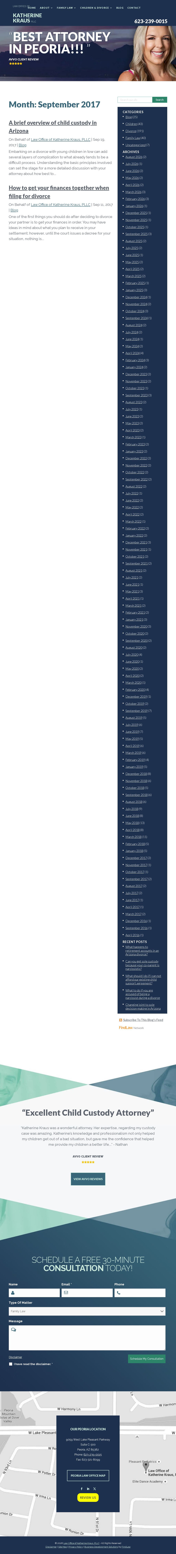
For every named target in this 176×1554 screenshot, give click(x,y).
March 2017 (133, 914)
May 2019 (132, 739)
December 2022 (136, 458)
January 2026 (134, 206)
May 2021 (132, 591)
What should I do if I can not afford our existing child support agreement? (143, 979)
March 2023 (133, 437)
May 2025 (132, 262)
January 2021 (134, 619)
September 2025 (136, 234)
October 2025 (134, 227)
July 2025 (131, 248)
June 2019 (132, 731)
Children (131, 124)
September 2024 (136, 318)
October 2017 (134, 872)
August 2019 (133, 717)
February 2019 (135, 760)
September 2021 (136, 563)
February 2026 (135, 199)
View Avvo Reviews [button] (88, 1179)
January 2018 (134, 851)
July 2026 (131, 164)
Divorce (130, 131)
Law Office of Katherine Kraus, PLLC (60, 139)
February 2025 (135, 283)
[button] (172, 1529)
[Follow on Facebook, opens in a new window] (81, 1488)
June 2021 (132, 584)
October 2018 (134, 788)
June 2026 (132, 171)
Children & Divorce (94, 8)
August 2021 (133, 570)
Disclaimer (15, 1357)
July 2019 (131, 725)
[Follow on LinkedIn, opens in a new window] (88, 1488)
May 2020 (132, 668)
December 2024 (136, 297)
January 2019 (134, 767)
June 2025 (132, 255)
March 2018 (133, 837)
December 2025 (136, 213)
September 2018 (136, 795)
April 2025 (132, 269)
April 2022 (132, 514)
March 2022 (133, 521)
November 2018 (136, 781)
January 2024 (134, 367)
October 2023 (134, 388)
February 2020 (135, 690)
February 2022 (135, 528)
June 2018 (132, 816)
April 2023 (132, 430)
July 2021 (131, 577)
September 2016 (136, 928)
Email (67, 1284)
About (45, 8)
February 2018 (135, 844)
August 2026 (133, 157)
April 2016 (132, 935)
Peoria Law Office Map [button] (88, 1475)
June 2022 (132, 500)
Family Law (65, 8)
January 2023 (134, 451)
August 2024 (133, 325)
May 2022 (132, 507)
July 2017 (131, 893)
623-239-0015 (150, 21)
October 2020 (134, 633)
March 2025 (133, 276)
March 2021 (133, 605)
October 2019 (134, 704)
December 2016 (136, 921)
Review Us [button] (88, 1497)
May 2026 (132, 178)
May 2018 (132, 823)
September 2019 (136, 711)
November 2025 (136, 220)
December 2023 (136, 374)
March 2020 (133, 682)
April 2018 (132, 830)
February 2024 (135, 360)
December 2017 (136, 858)
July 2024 (131, 332)
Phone (119, 1284)
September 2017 (136, 879)
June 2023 (132, 416)
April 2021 (132, 598)
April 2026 (132, 185)
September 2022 (136, 479)
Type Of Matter (20, 1302)
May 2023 (132, 423)
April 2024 (132, 353)
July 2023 (131, 409)
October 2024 (134, 311)
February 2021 (135, 612)
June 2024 (132, 339)
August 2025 (133, 241)
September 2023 (136, 395)
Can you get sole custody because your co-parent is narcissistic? (142, 965)
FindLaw (126, 1547)
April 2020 (132, 676)
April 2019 (132, 746)
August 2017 (133, 886)
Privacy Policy (76, 1547)
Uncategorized (135, 145)
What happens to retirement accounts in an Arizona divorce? (142, 950)
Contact (134, 8)
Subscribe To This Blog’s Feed (143, 1020)
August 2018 (133, 802)
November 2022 (136, 465)
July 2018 (131, 809)
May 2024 (132, 346)
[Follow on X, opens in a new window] (94, 1488)
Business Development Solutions (101, 1547)
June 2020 (132, 661)
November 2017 (136, 865)
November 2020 (136, 626)
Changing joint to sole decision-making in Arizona (143, 1006)
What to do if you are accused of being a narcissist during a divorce (142, 994)
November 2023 (136, 381)
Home (32, 8)
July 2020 (131, 654)
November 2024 (136, 304)
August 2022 (133, 486)
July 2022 (131, 493)
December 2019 (136, 696)
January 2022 (134, 535)
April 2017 (132, 907)
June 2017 (132, 900)
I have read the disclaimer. (33, 1364)
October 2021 (134, 556)
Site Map (62, 1547)
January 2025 (134, 290)
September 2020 (136, 640)
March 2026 (133, 192)
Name (13, 1284)
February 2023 (135, 444)
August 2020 (133, 647)
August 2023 (133, 402)
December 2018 (136, 774)
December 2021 (136, 542)
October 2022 (134, 472)
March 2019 (133, 753)
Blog (120, 8)
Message (16, 1321)
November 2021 (136, 549)
